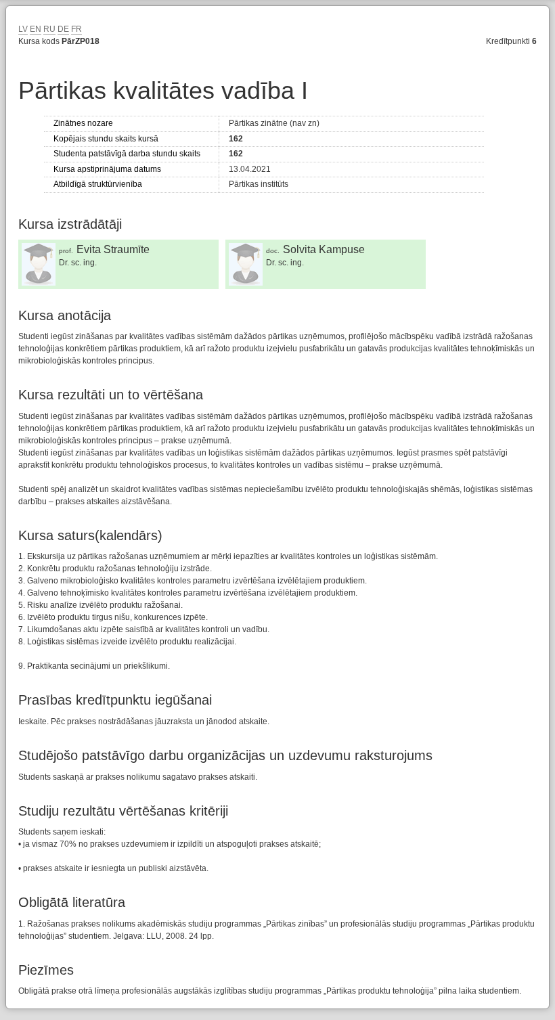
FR (76, 29)
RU (49, 29)
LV (23, 29)
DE (63, 29)
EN (35, 29)
